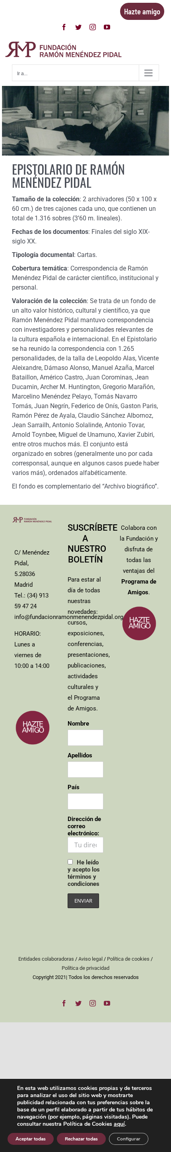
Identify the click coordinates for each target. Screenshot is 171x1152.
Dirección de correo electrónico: (84, 826)
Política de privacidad (85, 968)
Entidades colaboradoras (46, 959)
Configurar (128, 1139)
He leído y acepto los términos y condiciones (84, 873)
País (74, 787)
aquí (119, 1124)
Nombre (78, 723)
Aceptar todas (31, 1139)
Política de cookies (128, 959)
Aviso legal (90, 959)
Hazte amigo (142, 11)
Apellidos (80, 755)
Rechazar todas (81, 1139)
